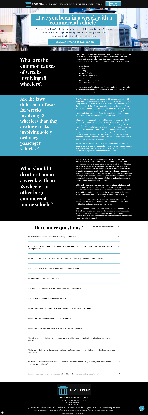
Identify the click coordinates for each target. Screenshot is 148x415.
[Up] (141, 408)
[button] (2, 412)
